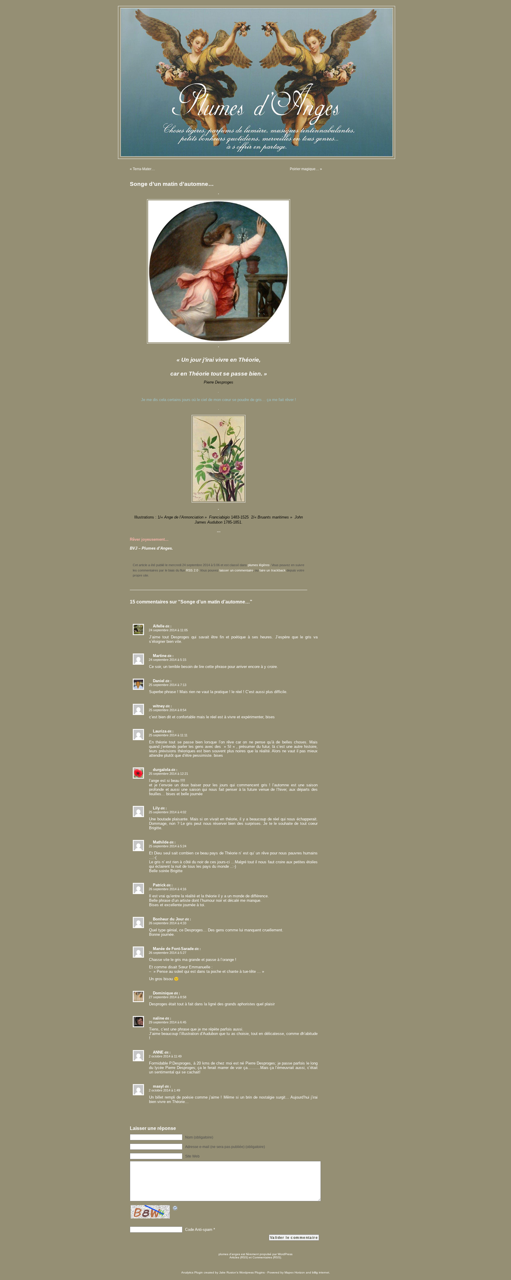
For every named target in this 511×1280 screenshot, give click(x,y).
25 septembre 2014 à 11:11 (168, 735)
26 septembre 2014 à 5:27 (167, 952)
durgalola (161, 769)
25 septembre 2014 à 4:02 (167, 812)
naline (158, 1018)
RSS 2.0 (192, 570)
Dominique (163, 993)
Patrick (159, 885)
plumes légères (259, 565)
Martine (159, 655)
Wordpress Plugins (252, 1272)
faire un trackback (272, 570)
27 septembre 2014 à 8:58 (167, 997)
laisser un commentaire (236, 570)
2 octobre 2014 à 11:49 (165, 1056)
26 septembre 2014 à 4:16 (167, 889)
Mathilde (161, 842)
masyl (158, 1086)
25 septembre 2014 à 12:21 (168, 773)
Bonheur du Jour (168, 919)
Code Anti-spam (198, 1229)
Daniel (158, 681)
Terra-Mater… (144, 169)
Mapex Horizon (294, 1272)
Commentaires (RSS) (267, 1257)
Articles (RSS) (238, 1257)
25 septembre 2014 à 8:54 (167, 710)
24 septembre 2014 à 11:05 (168, 630)
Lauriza (159, 731)
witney (159, 706)
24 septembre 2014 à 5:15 (167, 659)
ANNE (158, 1052)
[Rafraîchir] (175, 1209)
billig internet (320, 1272)
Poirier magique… (304, 169)
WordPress (285, 1254)
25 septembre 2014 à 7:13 (167, 685)
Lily (156, 808)
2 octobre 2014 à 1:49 (164, 1090)
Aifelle (158, 626)
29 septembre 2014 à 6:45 (167, 1022)
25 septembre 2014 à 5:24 (167, 846)
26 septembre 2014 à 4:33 (167, 923)
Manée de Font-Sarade (173, 948)
